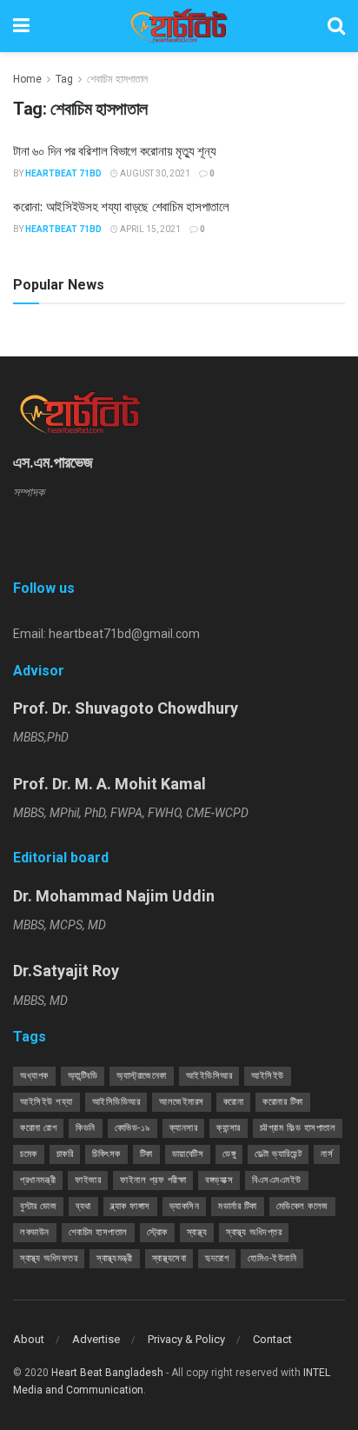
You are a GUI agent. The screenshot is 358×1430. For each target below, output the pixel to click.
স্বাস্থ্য (197, 1232)
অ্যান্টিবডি (83, 1075)
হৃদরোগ (217, 1258)
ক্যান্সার (228, 1128)
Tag (64, 79)
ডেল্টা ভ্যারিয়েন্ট (278, 1154)
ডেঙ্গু (228, 1154)
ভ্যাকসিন (184, 1206)
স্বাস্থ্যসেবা (169, 1258)
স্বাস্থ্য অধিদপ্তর (254, 1232)
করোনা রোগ (38, 1128)
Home (27, 79)
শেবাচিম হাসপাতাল (117, 79)
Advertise (96, 1339)
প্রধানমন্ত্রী (38, 1180)
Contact (272, 1339)
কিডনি (86, 1128)
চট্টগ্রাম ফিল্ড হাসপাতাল (298, 1128)
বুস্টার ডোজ (38, 1206)
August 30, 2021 (154, 173)
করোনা (233, 1101)
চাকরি (65, 1154)
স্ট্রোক (157, 1232)
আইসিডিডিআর (116, 1101)
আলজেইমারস (181, 1101)
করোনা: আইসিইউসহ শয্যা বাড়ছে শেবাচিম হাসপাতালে (121, 206)
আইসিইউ (267, 1075)
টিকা (146, 1154)
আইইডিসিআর (209, 1075)
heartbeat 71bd (63, 173)
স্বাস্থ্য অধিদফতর (48, 1258)
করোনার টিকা (282, 1101)
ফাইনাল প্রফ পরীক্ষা (153, 1180)
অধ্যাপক (34, 1075)
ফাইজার (88, 1180)
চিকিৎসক (106, 1154)
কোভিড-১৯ (132, 1128)
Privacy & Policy (186, 1339)
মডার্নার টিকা (237, 1206)
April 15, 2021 (149, 229)
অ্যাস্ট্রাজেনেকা (141, 1075)
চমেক (28, 1154)
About (28, 1339)
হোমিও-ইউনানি (272, 1258)
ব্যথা (83, 1206)
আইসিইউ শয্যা (46, 1101)
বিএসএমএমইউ (277, 1180)
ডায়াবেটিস (188, 1154)
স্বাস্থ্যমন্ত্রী (114, 1258)
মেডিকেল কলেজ (302, 1206)
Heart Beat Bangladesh (107, 1373)
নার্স (327, 1154)
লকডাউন (35, 1232)
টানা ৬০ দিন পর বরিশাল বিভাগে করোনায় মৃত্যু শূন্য (114, 150)
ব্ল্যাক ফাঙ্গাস (130, 1206)
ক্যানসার (183, 1128)
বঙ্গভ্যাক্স (219, 1180)
